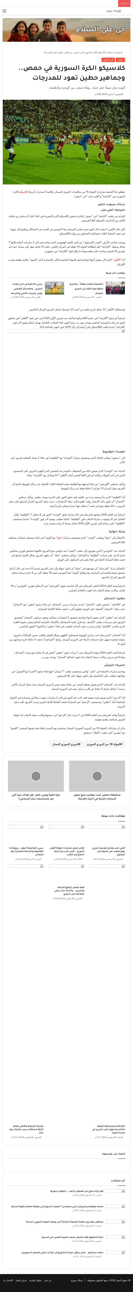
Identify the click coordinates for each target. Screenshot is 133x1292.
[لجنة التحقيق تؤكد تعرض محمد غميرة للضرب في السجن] (115, 1241)
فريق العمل (20, 1280)
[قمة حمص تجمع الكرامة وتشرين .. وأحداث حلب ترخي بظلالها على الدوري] (66, 874)
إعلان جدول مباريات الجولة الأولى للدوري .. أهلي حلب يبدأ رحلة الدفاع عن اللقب (67, 851)
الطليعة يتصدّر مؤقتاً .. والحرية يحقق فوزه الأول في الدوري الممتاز (86, 289)
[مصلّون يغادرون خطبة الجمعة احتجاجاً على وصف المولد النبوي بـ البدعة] (115, 1226)
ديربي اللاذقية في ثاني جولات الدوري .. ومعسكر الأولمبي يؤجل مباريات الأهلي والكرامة (26, 289)
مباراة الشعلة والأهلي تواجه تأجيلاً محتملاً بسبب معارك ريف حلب (26, 1129)
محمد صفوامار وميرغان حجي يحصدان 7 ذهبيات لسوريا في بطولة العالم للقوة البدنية (57, 1207)
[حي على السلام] (66, 29)
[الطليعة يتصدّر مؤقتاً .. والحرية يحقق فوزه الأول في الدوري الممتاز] (115, 288)
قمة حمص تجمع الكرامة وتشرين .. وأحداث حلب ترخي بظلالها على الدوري (69, 890)
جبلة (59, 537)
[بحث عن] (128, 12)
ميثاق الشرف (35, 1280)
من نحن (47, 1280)
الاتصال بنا (8, 1280)
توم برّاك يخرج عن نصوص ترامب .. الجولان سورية (76, 1191)
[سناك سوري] (114, 10)
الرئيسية (119, 52)
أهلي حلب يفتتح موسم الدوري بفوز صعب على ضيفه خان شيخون (108, 851)
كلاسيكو (23, 191)
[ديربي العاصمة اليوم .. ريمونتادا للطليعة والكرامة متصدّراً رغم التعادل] (25, 835)
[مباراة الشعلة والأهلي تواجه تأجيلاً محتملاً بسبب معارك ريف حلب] (25, 993)
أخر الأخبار (108, 59)
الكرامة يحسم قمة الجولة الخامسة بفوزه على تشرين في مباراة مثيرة (108, 1129)
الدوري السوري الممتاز (65, 744)
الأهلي (117, 259)
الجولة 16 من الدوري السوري (104, 744)
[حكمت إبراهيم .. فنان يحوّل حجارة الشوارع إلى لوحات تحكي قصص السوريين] (115, 1257)
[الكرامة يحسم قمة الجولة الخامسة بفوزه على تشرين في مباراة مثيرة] (107, 993)
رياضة (110, 52)
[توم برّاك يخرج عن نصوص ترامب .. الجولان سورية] (115, 1195)
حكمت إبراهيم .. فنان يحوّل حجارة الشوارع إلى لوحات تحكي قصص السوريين (62, 1253)
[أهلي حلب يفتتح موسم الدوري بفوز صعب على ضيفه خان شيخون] (107, 835)
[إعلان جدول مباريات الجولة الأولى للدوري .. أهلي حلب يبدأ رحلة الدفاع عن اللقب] (66, 835)
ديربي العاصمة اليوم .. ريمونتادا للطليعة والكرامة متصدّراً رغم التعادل (26, 851)
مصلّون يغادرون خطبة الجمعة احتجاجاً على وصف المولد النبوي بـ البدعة (64, 1222)
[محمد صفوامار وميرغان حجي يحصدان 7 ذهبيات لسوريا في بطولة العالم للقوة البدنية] (115, 1211)
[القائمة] (4, 12)
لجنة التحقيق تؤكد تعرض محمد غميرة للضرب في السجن (72, 1237)
